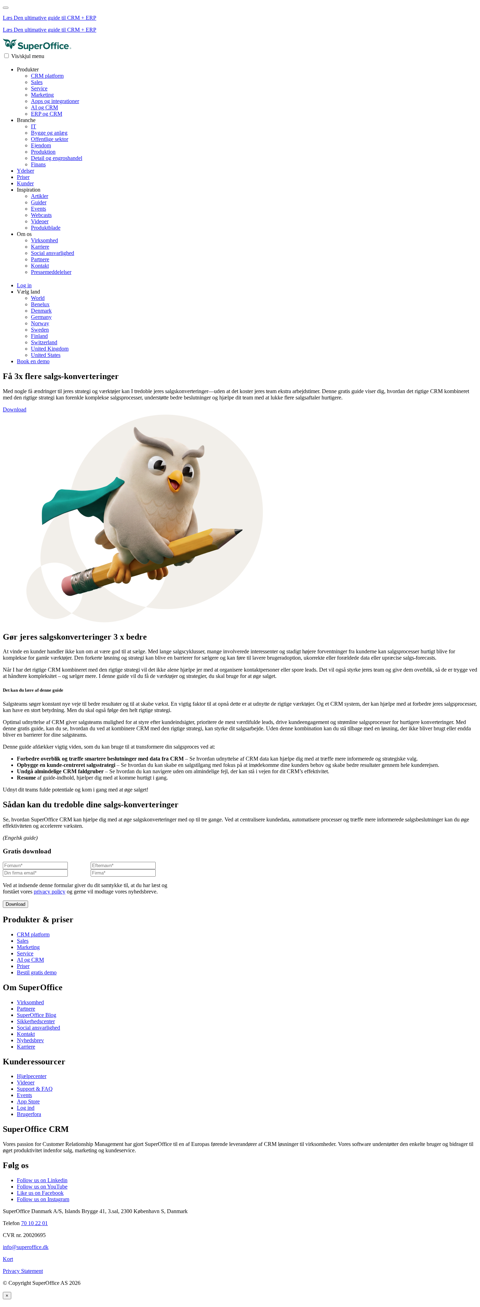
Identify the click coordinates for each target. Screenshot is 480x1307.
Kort (8, 1259)
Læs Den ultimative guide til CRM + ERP (49, 18)
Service (39, 88)
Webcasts (41, 215)
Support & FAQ (35, 1089)
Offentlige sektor (49, 139)
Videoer (39, 221)
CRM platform (47, 76)
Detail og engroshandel (56, 158)
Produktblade (45, 228)
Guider (38, 202)
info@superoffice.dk (25, 1247)
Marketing (42, 95)
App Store (28, 1101)
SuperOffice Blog (36, 1015)
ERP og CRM (46, 114)
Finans (38, 164)
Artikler (39, 196)
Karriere (40, 247)
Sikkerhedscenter (36, 1021)
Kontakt (40, 266)
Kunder (25, 183)
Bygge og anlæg (49, 133)
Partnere (40, 259)
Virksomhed (44, 240)
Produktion (43, 152)
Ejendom (41, 145)
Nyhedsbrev (30, 1040)
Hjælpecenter (31, 1076)
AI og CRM (44, 107)
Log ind (25, 1108)
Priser (23, 177)
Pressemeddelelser (51, 272)
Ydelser (25, 171)
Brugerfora (29, 1114)
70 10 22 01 (34, 1223)
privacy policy (49, 892)
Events (38, 209)
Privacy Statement (23, 1271)
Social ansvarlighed (52, 253)
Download (14, 409)
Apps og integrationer (55, 101)
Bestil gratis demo (37, 972)
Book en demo (33, 361)
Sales (37, 82)
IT (33, 126)
